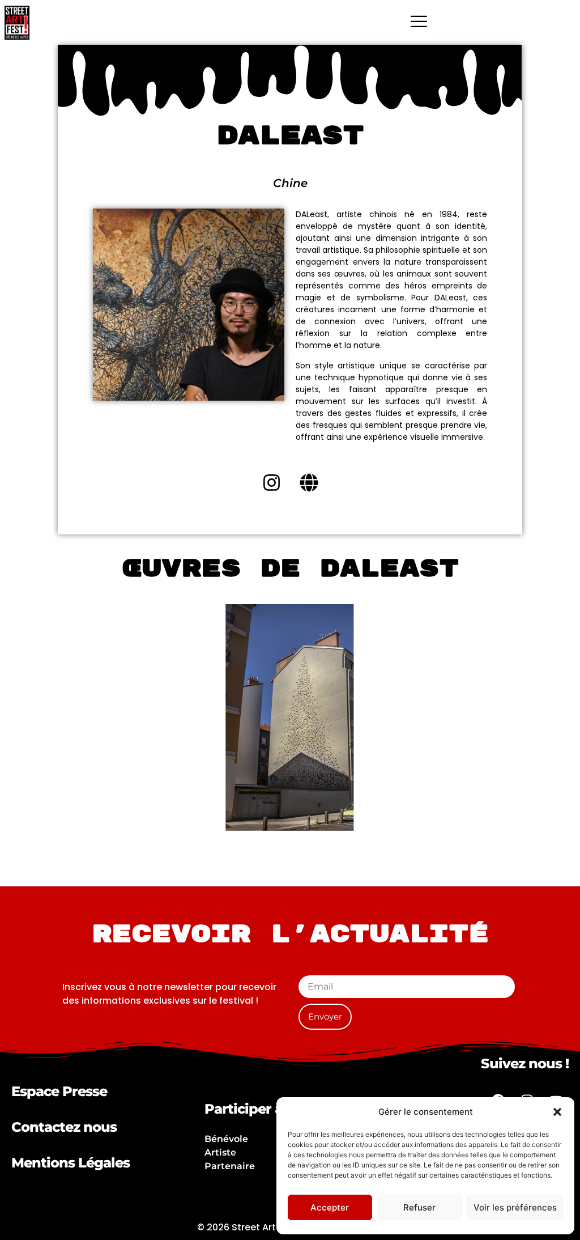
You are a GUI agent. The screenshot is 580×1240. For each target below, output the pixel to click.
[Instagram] (271, 483)
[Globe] (308, 483)
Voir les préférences (515, 1207)
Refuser (419, 1207)
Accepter (329, 1207)
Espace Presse (59, 1091)
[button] (557, 1112)
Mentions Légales (70, 1162)
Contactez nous (64, 1127)
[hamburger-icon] (419, 23)
